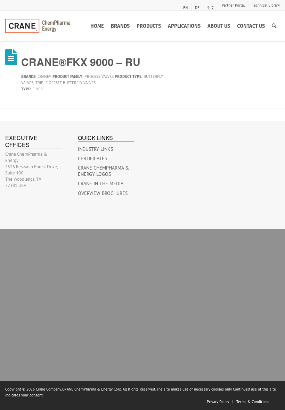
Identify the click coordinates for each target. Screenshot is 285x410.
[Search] (274, 26)
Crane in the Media (100, 183)
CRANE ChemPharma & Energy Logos (103, 171)
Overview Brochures (103, 193)
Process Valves (99, 76)
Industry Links (95, 149)
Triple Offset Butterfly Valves (65, 83)
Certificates (92, 158)
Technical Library (266, 5)
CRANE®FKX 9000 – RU (80, 61)
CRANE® (44, 76)
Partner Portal (233, 5)
